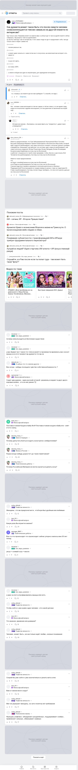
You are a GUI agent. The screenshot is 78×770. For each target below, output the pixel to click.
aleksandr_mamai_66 (15, 216)
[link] (20, 286)
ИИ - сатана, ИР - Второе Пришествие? (25, 219)
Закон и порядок (22, 438)
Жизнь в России (21, 451)
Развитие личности (23, 507)
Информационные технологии (31, 216)
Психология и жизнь (23, 714)
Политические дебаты (24, 464)
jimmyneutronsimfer (14, 256)
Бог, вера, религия (27, 256)
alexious (11, 224)
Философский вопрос (24, 23)
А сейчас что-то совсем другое (27, 364)
